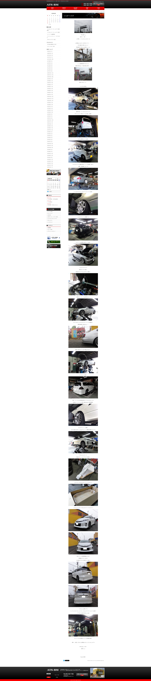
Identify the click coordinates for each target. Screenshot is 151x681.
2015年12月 (49, 96)
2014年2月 (49, 139)
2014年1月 (49, 141)
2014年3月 (49, 137)
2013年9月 (49, 149)
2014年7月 (49, 129)
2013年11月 (49, 145)
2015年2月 (49, 116)
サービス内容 (50, 211)
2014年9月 (49, 125)
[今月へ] (57, 178)
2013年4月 (49, 159)
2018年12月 (49, 53)
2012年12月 (49, 167)
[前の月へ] (55, 178)
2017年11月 (49, 57)
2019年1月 (49, 51)
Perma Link (102, 660)
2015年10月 (49, 100)
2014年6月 (49, 131)
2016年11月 (49, 74)
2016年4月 (49, 88)
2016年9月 (49, 78)
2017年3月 (49, 67)
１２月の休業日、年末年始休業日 (52, 199)
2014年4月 (49, 135)
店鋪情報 (49, 227)
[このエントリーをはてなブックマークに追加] (64, 660)
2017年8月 (49, 61)
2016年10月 (49, 76)
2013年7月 (49, 153)
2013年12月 (49, 143)
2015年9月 (49, 102)
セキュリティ (50, 220)
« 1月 (50, 24)
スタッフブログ (50, 46)
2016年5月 (49, 86)
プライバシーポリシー (51, 231)
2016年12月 (49, 72)
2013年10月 (49, 147)
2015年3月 (49, 114)
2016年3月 (49, 90)
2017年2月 (49, 69)
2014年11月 (49, 121)
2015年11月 (49, 98)
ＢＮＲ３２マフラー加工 (51, 39)
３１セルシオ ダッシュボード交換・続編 (53, 30)
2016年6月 (49, 84)
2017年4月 (49, 65)
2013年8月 (49, 151)
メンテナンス (50, 222)
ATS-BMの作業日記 (50, 44)
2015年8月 (49, 104)
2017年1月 (49, 70)
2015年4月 (49, 112)
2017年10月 (49, 59)
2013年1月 (49, 165)
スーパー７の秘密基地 (51, 34)
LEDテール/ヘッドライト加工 (53, 216)
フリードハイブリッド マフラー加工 (53, 37)
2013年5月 (49, 157)
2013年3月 (49, 161)
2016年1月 (49, 94)
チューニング (50, 213)
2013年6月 (49, 155)
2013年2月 (49, 163)
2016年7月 (49, 82)
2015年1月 (49, 118)
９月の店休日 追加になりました (52, 204)
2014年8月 (49, 127)
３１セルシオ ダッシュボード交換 (53, 32)
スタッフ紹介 (50, 229)
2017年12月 (49, 55)
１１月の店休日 (49, 201)
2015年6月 (49, 108)
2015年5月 (49, 110)
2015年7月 (49, 106)
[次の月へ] (59, 178)
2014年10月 (49, 123)
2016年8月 (49, 80)
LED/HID (49, 215)
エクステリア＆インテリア (52, 218)
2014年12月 (49, 120)
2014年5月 (49, 133)
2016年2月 (49, 92)
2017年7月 (49, 63)
